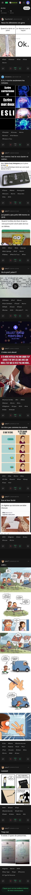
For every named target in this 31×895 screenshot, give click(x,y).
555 (10, 197)
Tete (10, 476)
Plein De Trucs (15, 254)
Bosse (19, 300)
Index (4, 409)
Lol (10, 482)
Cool (17, 746)
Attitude (12, 409)
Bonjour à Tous (7, 139)
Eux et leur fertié (8, 500)
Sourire (12, 479)
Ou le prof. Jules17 (9, 272)
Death (5, 814)
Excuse (5, 540)
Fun (23, 746)
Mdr (11, 753)
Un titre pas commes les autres (14, 427)
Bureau (5, 310)
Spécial (11, 746)
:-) (27, 310)
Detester (11, 59)
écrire (5, 63)
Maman (5, 403)
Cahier (12, 814)
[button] (24, 2)
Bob (17, 248)
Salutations (8, 77)
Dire (25, 750)
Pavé (4, 59)
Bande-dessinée (20, 743)
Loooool (4, 771)
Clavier (5, 190)
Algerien (11, 537)
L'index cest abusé (9, 352)
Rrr (17, 400)
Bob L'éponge (7, 251)
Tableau (5, 254)
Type (14, 872)
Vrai (26, 406)
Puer (4, 750)
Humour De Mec (8, 400)
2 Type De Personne (9, 875)
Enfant (19, 750)
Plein (24, 254)
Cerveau (14, 132)
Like (4, 743)
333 (4, 746)
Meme (11, 743)
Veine (18, 537)
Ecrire (12, 403)
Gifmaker (6, 300)
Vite (4, 197)
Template (6, 132)
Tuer (17, 807)
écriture (5, 135)
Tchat (25, 59)
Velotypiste (21, 190)
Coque (14, 406)
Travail (17, 303)
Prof (15, 251)
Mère (23, 400)
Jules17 (7, 153)
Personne (22, 872)
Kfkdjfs (5, 307)
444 (12, 310)
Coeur (17, 753)
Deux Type (6, 872)
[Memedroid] (6, 3)
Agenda (5, 868)
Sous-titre (21, 194)
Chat (19, 59)
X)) (24, 814)
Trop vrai (5, 832)
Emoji (25, 479)
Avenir (11, 807)
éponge (23, 248)
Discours (5, 194)
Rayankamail (8, 19)
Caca (4, 482)
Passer (20, 307)
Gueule (11, 750)
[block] (28, 19)
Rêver (10, 248)
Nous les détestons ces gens (13, 23)
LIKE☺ (4, 565)
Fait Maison (14, 135)
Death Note (19, 811)
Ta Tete (5, 479)
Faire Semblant (7, 303)
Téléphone (6, 406)
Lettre (25, 537)
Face (19, 479)
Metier (12, 190)
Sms (19, 403)
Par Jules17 (20, 310)
